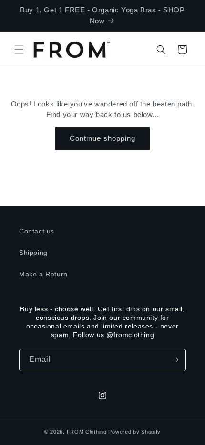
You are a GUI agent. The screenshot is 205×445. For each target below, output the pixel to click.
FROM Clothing (87, 431)
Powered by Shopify (134, 431)
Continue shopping (102, 138)
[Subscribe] (174, 360)
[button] (19, 49)
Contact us (36, 231)
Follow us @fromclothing (113, 335)
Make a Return (43, 274)
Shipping (33, 252)
